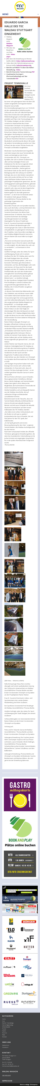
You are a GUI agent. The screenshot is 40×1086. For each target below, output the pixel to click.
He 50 (24, 865)
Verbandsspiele (6, 1027)
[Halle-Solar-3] (13, 639)
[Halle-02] (13, 459)
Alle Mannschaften (22, 855)
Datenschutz (5, 1045)
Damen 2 (18, 865)
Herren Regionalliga (7, 1025)
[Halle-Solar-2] (13, 625)
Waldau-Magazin (9, 44)
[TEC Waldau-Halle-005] (12, 534)
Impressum (5, 1047)
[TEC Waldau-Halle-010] (14, 473)
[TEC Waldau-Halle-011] (14, 550)
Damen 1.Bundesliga (8, 1023)
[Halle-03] (14, 669)
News (3, 1035)
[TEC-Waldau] (20, 7)
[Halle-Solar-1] (13, 610)
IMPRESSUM (7, 1081)
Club (3, 1021)
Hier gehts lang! (6, 1075)
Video (18, 70)
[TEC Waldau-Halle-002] (14, 503)
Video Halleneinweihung (25, 61)
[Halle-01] (13, 654)
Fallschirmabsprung (23, 65)
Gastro (4, 1031)
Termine (4, 1033)
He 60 (29, 865)
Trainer (4, 1029)
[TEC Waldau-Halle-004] (14, 518)
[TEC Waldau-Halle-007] (14, 566)
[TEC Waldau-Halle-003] (14, 488)
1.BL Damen (19, 860)
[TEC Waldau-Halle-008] (14, 595)
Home (4, 1019)
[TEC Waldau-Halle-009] (14, 580)
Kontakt (4, 1037)
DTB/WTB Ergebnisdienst (20, 871)
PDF (33, 72)
